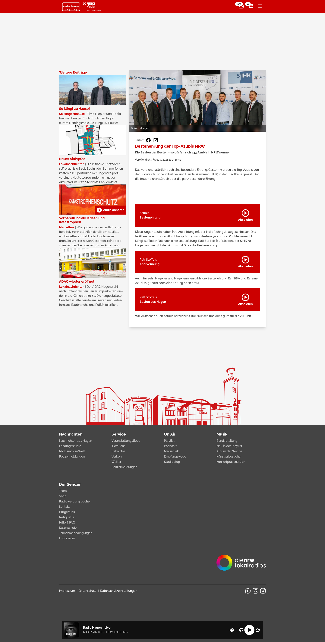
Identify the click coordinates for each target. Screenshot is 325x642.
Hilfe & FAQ (67, 522)
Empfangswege (175, 456)
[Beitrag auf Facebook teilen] (148, 140)
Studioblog (172, 462)
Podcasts (170, 446)
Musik (221, 434)
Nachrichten (71, 434)
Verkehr (117, 456)
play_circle (249, 630)
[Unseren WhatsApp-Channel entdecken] (248, 591)
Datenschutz (68, 528)
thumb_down (241, 630)
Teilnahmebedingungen (75, 533)
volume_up (231, 630)
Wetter (116, 462)
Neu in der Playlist (229, 446)
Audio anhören (110, 210)
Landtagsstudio (70, 446)
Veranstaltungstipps (126, 440)
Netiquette (66, 517)
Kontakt (64, 506)
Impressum (67, 538)
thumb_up (257, 630)
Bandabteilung (226, 440)
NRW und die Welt (72, 451)
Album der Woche (229, 451)
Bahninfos (118, 451)
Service (119, 434)
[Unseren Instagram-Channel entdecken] (263, 591)
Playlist (169, 440)
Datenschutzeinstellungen (118, 591)
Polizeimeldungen (72, 456)
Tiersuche (118, 446)
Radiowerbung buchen (75, 501)
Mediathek (171, 451)
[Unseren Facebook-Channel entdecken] (255, 591)
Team (63, 491)
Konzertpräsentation (230, 462)
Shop (62, 496)
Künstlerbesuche (228, 456)
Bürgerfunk (67, 512)
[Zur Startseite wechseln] (71, 7)
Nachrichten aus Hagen (75, 440)
